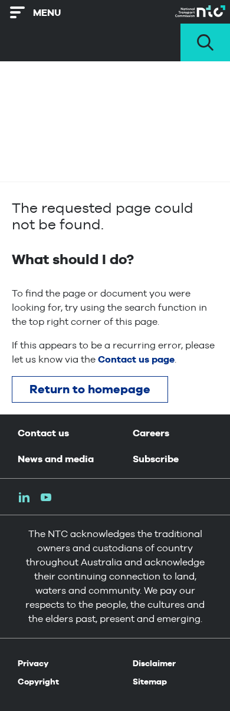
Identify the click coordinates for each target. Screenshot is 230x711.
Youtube (46, 497)
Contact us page (136, 359)
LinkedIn (24, 497)
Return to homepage (89, 389)
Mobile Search (205, 42)
